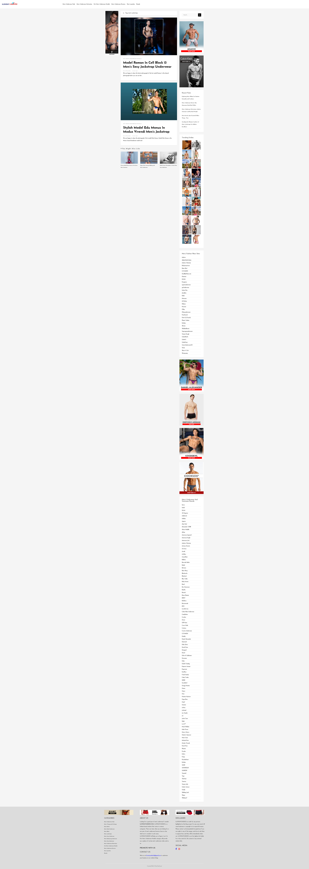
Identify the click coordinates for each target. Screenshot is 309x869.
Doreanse (184, 658)
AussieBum (184, 557)
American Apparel (187, 535)
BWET (183, 598)
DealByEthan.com (186, 273)
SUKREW (184, 770)
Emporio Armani (186, 666)
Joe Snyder (185, 713)
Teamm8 (184, 773)
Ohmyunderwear (186, 312)
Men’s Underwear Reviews (118, 4)
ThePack (184, 778)
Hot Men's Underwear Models (132, 58)
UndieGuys (185, 342)
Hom (183, 694)
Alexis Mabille (185, 529)
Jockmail (184, 710)
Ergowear (184, 669)
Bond (183, 584)
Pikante (184, 748)
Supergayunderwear (187, 331)
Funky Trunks (185, 677)
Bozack (184, 592)
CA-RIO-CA (185, 609)
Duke (183, 661)
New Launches (131, 4)
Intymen (184, 704)
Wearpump (185, 353)
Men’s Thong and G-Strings (110, 824)
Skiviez (183, 326)
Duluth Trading (186, 663)
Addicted (184, 516)
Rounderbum (185, 759)
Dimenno (184, 276)
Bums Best (184, 268)
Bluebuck (184, 576)
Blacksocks (184, 573)
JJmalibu (184, 293)
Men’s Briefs (107, 826)
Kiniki (183, 295)
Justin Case (185, 718)
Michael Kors (185, 740)
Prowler (184, 751)
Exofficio (184, 672)
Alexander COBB (186, 526)
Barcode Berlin (186, 562)
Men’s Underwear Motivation (84, 4)
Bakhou (184, 559)
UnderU (184, 339)
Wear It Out (185, 350)
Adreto (184, 257)
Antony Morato (186, 546)
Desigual (184, 650)
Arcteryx (184, 548)
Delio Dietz (185, 644)
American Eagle (186, 537)
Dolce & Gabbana (187, 655)
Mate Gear (185, 737)
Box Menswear (186, 587)
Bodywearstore (186, 265)
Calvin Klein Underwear (188, 611)
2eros (183, 505)
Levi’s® (183, 724)
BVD (183, 606)
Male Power (185, 729)
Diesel (183, 652)
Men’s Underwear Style (69, 4)
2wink (183, 507)
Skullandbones (185, 328)
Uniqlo (183, 789)
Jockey (183, 707)
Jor (182, 715)
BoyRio (183, 589)
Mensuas (184, 298)
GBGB (183, 680)
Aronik (183, 551)
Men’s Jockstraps (108, 833)
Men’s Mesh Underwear (109, 829)
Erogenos (184, 282)
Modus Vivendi (186, 743)
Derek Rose (185, 647)
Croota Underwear (187, 631)
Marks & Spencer (186, 735)
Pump (183, 757)
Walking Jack (185, 792)
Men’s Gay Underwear (109, 841)
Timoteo (184, 781)
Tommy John (185, 784)
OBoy (183, 309)
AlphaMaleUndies (186, 260)
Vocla (183, 347)
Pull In (183, 754)
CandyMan (185, 614)
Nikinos (184, 304)
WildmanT (184, 798)
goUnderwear (185, 287)
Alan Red (184, 524)
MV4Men (184, 301)
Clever (183, 620)
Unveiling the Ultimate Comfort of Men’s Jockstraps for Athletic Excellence (190, 124)
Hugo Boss (185, 699)
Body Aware (185, 581)
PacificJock (185, 315)
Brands (138, 4)
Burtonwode (185, 603)
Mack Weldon (185, 726)
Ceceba (184, 617)
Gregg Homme (186, 685)
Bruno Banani (185, 595)
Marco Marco (185, 732)
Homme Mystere (186, 696)
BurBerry (184, 600)
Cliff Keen (184, 622)
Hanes (183, 688)
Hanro (183, 691)
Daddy (183, 636)
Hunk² (183, 702)
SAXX (183, 765)
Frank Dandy (185, 674)
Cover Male (185, 625)
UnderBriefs (185, 336)
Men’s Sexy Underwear (109, 836)
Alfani (183, 532)
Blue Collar (185, 579)
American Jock (185, 540)
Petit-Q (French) (186, 317)
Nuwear (184, 306)
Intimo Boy (184, 290)
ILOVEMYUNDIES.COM (147, 824)
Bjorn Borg (184, 570)
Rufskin (184, 323)
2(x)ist (183, 510)
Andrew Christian (186, 263)
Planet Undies (185, 320)
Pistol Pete (185, 746)
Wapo (183, 795)
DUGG (183, 279)
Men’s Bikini (106, 831)
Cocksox (184, 628)
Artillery (184, 554)
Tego (183, 776)
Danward (184, 642)
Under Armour (185, 787)
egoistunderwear (186, 284)
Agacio (184, 521)
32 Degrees (185, 513)
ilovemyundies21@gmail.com (153, 855)
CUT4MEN (185, 271)
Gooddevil (184, 683)
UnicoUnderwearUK (187, 345)
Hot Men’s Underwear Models (102, 4)
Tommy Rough (185, 334)
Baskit (183, 565)
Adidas (184, 518)
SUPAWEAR (185, 767)
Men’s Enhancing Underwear (110, 838)
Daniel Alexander (186, 639)
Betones (184, 568)
